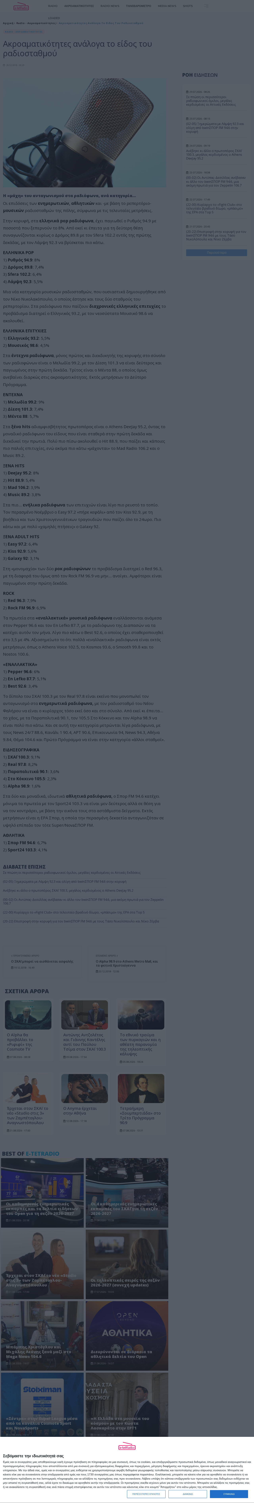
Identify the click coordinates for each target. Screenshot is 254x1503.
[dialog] (127, 1470)
